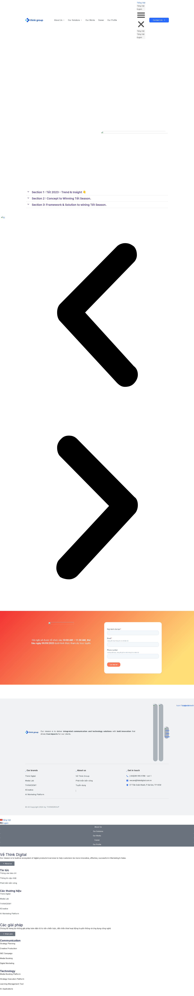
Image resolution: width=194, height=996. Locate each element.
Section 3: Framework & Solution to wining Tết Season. (69, 204)
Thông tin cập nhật (8, 878)
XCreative (29, 790)
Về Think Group (82, 776)
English (139, 9)
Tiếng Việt (141, 3)
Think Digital (30, 776)
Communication (10, 940)
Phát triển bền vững (84, 781)
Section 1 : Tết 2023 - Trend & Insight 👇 (59, 192)
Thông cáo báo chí (8, 873)
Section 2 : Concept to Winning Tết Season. (61, 198)
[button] (141, 20)
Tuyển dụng (81, 785)
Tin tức (4, 870)
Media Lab (29, 781)
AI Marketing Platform (34, 794)
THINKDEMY (30, 785)
